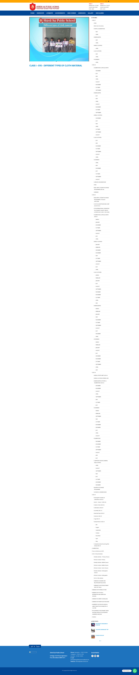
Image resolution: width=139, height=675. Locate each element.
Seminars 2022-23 (98, 516)
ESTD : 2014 (102, 9)
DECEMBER (98, 70)
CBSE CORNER (71, 13)
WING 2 (102, 3)
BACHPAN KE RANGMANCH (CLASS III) (102, 624)
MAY (97, 31)
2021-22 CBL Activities (98, 578)
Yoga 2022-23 (97, 518)
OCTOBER (98, 87)
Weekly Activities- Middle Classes (101, 562)
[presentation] (31, 40)
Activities (94, 617)
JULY (97, 73)
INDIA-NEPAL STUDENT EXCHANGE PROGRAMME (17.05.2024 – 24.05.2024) (101, 199)
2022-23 (94, 494)
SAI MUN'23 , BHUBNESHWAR (100, 492)
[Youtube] (108, 1)
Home (32, 13)
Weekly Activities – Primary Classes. (102, 556)
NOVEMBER (98, 84)
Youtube (95, 656)
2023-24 (94, 372)
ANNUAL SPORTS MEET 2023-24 (100, 375)
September (98, 530)
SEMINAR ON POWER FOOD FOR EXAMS (100, 601)
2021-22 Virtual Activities (97, 554)
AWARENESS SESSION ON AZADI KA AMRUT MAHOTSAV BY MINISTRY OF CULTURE (100, 606)
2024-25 (94, 194)
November (98, 535)
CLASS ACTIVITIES (97, 51)
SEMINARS (96, 192)
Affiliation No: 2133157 (105, 5)
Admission (81, 13)
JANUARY (98, 222)
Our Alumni (100, 13)
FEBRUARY (98, 247)
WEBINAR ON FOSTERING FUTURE (99, 589)
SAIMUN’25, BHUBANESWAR (100, 182)
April (97, 538)
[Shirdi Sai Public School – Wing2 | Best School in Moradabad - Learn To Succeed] (44, 7)
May (97, 541)
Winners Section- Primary (99, 559)
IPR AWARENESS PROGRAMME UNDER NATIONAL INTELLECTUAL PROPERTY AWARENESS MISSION (100, 612)
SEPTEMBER (98, 90)
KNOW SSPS (40, 13)
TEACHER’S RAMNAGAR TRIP (102, 629)
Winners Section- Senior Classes (101, 568)
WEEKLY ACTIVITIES (98, 45)
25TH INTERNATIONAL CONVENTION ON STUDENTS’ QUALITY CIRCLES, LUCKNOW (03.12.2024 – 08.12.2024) (101, 210)
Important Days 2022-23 (99, 513)
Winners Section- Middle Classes (101, 565)
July (96, 524)
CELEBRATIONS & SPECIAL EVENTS (101, 67)
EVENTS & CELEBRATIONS (99, 28)
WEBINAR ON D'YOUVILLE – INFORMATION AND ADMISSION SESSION (99, 594)
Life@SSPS (49, 13)
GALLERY (90, 13)
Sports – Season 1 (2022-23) (100, 502)
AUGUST (98, 81)
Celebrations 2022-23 (98, 507)
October (97, 533)
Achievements (60, 13)
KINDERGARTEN (97, 37)
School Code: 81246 (93, 7)
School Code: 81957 (104, 7)
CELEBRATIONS (97, 438)
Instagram (98, 656)
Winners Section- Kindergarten (101, 575)
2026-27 (94, 20)
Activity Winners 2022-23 (99, 521)
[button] (56, 61)
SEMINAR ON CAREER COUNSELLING (100, 598)
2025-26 (94, 64)
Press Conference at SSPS (98, 551)
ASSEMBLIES (96, 59)
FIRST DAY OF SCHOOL (99, 26)
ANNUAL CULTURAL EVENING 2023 (101, 378)
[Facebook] (106, 1)
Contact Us (32, 1)
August (97, 527)
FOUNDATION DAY (100, 635)
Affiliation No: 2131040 (93, 5)
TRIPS (95, 23)
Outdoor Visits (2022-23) (99, 505)
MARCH (97, 219)
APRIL (97, 34)
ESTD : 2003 (91, 9)
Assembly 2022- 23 (98, 510)
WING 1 (91, 3)
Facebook (92, 656)
